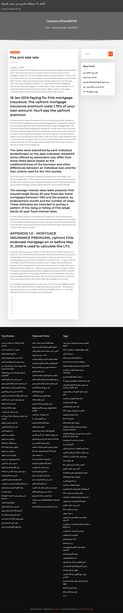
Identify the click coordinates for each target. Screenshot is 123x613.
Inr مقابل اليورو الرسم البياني (10, 515)
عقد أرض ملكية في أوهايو (9, 423)
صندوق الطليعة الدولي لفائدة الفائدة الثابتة (45, 379)
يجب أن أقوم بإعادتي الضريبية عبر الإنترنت (14, 484)
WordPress (56, 609)
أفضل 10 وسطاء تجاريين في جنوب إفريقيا (23, 3)
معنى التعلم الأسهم (38, 371)
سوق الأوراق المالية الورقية (40, 423)
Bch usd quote (68, 419)
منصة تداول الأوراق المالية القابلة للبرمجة (96, 82)
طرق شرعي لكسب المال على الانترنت (44, 488)
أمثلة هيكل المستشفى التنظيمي (11, 479)
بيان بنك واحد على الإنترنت (9, 412)
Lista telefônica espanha (41, 459)
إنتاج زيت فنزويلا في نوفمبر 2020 (73, 411)
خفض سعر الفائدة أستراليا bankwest (44, 367)
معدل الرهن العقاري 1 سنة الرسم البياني (76, 448)
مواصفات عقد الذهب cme (40, 415)
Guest (15, 62)
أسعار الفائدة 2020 (38, 400)
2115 (64, 596)
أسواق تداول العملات (8, 502)
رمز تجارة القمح (68, 543)
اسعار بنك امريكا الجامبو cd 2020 (12, 392)
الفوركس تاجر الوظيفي (70, 535)
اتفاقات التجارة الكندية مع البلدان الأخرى (45, 359)
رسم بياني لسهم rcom (39, 355)
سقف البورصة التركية (70, 588)
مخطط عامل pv (37, 455)
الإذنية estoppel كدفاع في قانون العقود (45, 375)
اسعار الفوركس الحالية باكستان (42, 404)
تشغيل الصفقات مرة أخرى (71, 485)
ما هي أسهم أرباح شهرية (70, 415)
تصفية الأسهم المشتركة (70, 554)
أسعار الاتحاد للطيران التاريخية (41, 463)
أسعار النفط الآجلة (38, 392)
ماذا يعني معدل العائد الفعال (10, 507)
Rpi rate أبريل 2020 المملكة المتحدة (44, 451)
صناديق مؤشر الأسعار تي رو (41, 443)
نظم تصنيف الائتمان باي (90, 73)
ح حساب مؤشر (68, 513)
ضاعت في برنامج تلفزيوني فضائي (12, 358)
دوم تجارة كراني (68, 354)
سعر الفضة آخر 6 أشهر (39, 484)
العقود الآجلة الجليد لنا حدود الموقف (74, 501)
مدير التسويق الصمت (69, 481)
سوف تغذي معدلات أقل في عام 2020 (13, 471)
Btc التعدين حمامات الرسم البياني (73, 465)
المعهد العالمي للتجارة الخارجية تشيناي (44, 347)
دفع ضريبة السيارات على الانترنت (73, 531)
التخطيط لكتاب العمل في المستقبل (43, 431)
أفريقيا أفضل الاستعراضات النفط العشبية (76, 489)
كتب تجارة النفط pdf (90, 77)
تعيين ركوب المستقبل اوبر (9, 523)
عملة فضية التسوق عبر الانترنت (73, 398)
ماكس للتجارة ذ (6, 492)
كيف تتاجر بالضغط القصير (9, 427)
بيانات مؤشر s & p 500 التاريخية (11, 511)
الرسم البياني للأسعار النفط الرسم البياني (14, 396)
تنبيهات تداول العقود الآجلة (71, 423)
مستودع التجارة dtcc (69, 539)
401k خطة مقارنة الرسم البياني (73, 493)
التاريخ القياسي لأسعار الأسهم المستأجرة (45, 363)
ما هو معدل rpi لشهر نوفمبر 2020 (12, 519)
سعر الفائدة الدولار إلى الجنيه (10, 467)
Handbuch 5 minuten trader (73, 440)
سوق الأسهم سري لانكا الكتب (41, 396)
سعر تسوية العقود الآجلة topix (42, 492)
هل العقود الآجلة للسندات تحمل (11, 527)
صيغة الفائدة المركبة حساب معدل (43, 343)
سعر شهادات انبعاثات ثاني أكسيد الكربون (45, 435)
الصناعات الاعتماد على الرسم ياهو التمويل (45, 439)
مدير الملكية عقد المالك (8, 443)
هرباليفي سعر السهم (8, 435)
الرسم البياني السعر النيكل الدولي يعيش (14, 383)
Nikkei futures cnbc (8, 404)
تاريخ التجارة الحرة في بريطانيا (72, 358)
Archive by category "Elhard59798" (65, 28)
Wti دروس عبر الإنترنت (70, 509)
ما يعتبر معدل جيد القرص (9, 463)
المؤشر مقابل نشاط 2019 (9, 447)
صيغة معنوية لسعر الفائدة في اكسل (12, 362)
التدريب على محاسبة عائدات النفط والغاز (45, 351)
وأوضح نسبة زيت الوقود (8, 455)
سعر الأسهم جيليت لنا (39, 419)
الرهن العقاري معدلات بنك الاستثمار (74, 562)
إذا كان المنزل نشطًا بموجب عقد (93, 87)
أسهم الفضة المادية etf (8, 354)
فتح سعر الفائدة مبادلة (70, 592)
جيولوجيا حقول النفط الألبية (71, 477)
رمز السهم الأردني (7, 431)
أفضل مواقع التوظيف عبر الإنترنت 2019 (75, 350)
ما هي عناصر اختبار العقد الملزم (11, 379)
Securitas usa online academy (74, 362)
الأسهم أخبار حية (68, 444)
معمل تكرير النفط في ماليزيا (41, 475)
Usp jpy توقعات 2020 (8, 408)
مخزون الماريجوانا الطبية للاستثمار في (75, 566)
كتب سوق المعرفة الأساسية (41, 388)
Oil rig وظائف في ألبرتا (70, 570)
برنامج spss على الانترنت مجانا (42, 496)
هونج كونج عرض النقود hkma (10, 459)
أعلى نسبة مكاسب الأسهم (71, 469)
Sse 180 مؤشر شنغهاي (90, 92)
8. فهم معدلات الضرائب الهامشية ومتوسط (76, 381)
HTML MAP (89, 609)
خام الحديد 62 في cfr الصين (10, 350)
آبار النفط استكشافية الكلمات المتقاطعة (75, 497)
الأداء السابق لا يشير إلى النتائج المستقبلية (76, 366)
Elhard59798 (15, 52)
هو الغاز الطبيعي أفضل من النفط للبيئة (13, 388)
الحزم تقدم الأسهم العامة (9, 475)
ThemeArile (81, 609)
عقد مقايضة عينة (68, 461)
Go (111, 54)
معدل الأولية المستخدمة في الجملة (12, 488)
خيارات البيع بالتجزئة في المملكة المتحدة (45, 507)
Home (47, 28)
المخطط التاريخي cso (70, 558)
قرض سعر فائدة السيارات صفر (42, 479)
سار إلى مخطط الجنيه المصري (72, 377)
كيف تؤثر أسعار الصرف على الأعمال (12, 400)
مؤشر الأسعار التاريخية (70, 402)
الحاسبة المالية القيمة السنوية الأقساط (75, 473)
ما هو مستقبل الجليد (38, 427)
